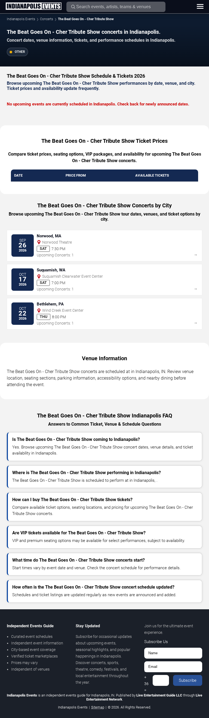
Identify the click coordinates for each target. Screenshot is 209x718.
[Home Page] (33, 6)
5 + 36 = (146, 680)
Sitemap (97, 707)
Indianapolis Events (21, 19)
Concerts (46, 19)
